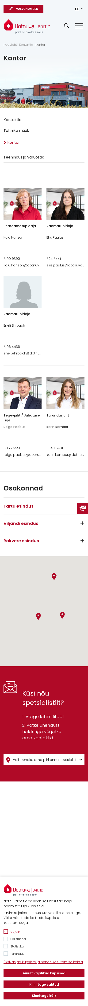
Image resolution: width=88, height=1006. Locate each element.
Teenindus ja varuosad (24, 157)
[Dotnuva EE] (27, 26)
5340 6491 (54, 448)
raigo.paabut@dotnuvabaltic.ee (31, 454)
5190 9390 (12, 258)
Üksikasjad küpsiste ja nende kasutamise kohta (43, 962)
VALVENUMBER (27, 9)
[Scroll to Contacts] (82, 508)
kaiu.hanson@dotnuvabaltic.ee (30, 265)
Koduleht (10, 45)
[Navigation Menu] (79, 25)
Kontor (40, 45)
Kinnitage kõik (44, 995)
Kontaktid (26, 45)
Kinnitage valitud (44, 984)
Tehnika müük (16, 130)
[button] (62, 615)
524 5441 (53, 258)
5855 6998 (12, 448)
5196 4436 (12, 346)
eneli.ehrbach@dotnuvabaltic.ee (31, 353)
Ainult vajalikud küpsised (44, 973)
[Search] (66, 25)
